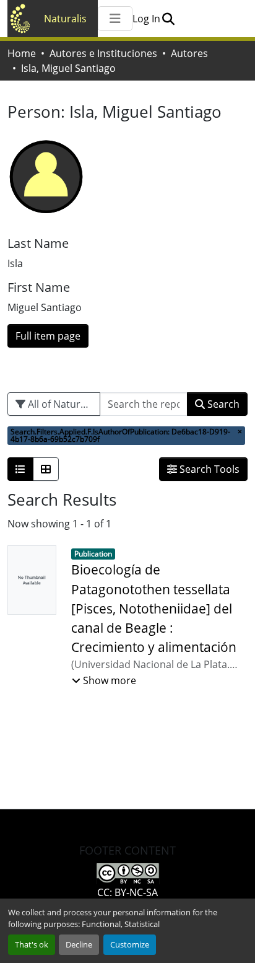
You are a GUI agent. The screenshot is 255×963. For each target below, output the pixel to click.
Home (21, 53)
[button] (168, 18)
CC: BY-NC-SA (127, 892)
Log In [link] (146, 18)
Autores (189, 53)
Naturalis (65, 18)
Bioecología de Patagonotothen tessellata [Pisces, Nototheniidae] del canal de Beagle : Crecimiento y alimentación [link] (153, 608)
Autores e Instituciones (103, 53)
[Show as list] (20, 469)
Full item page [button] (47, 336)
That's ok (31, 944)
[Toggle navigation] (115, 18)
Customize (129, 944)
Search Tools (208, 469)
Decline (79, 944)
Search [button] (222, 404)
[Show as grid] (46, 469)
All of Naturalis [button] (60, 404)
